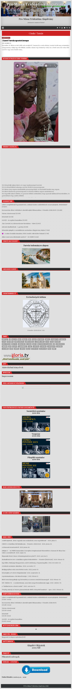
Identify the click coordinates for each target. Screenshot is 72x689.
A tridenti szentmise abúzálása (12, 566)
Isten (47, 342)
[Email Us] (64, 28)
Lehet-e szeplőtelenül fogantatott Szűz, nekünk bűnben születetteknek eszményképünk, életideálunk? (34, 204)
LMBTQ (34, 344)
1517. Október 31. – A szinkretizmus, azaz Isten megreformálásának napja (25, 583)
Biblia (19, 339)
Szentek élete (6, 38)
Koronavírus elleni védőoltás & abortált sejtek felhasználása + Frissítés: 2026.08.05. (29, 210)
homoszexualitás (19, 342)
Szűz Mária (5, 349)
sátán (11, 349)
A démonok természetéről (10, 547)
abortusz (5, 339)
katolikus (57, 342)
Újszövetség (43, 349)
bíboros (25, 339)
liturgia (29, 344)
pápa (10, 346)
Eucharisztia (54, 339)
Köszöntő (5, 217)
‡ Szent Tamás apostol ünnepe (15, 40)
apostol (14, 339)
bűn (30, 339)
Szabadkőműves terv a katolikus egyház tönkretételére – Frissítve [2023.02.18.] (27, 559)
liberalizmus (21, 344)
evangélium (62, 339)
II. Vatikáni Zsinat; (39, 342)
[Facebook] (59, 28)
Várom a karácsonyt (8, 213)
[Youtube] (62, 28)
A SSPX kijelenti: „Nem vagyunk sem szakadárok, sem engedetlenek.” (24, 540)
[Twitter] (57, 28)
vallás (28, 349)
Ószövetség (35, 349)
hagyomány (10, 342)
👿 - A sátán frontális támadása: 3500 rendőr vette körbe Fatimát (23, 233)
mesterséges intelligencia (44, 344)
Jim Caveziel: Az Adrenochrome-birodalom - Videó (19, 223)
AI (9, 339)
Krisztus (14, 344)
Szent (30, 346)
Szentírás (59, 346)
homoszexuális (29, 342)
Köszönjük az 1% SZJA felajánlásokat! (14, 573)
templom (22, 349)
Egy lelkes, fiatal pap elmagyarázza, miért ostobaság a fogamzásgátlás (25, 563)
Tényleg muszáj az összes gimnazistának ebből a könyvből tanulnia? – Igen (27, 589)
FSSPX (3, 342)
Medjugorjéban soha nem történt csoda (15, 569)
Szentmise (43, 346)
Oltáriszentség (60, 344)
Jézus (51, 342)
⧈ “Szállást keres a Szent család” (12, 586)
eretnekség (41, 339)
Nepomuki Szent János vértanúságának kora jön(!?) (19, 556)
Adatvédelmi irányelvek (12, 367)
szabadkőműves (22, 346)
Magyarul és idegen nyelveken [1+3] (13, 637)
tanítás (16, 349)
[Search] (69, 28)
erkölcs (47, 339)
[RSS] (67, 28)
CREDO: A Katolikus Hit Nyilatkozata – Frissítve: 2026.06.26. (21, 544)
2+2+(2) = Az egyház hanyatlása (12, 220)
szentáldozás (51, 346)
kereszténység (6, 344)
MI (53, 344)
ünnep (54, 349)
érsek (49, 349)
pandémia (4, 346)
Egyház (34, 339)
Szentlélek (36, 346)
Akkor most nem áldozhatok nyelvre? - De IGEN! (18, 237)
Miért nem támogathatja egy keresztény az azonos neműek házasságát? (25, 579)
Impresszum (7, 376)
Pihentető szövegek (10, 656)
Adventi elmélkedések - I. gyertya (12, 227)
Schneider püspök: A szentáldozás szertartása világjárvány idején (23, 230)
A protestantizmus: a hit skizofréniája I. (15, 576)
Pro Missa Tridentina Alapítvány (36, 18)
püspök (15, 346)
